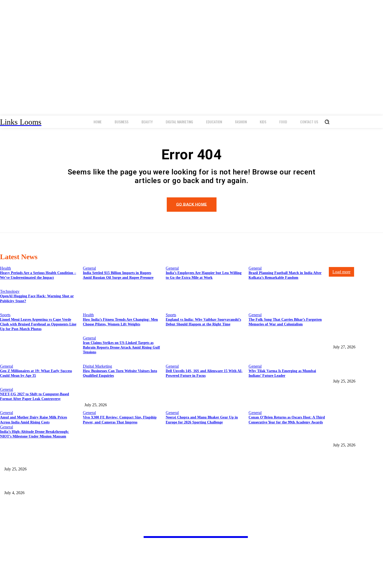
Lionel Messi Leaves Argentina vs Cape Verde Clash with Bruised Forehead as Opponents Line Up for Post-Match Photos (93, 484)
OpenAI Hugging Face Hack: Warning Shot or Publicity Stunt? (50, 460)
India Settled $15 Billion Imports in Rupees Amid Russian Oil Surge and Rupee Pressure (357, 367)
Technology (10, 291)
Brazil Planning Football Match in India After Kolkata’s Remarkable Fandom (356, 431)
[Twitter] (157, 561)
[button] (327, 122)
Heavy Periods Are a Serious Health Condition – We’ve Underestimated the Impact (354, 333)
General (89, 268)
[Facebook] (131, 561)
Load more (341, 272)
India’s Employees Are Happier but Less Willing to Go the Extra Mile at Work (142, 396)
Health (5, 268)
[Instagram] (144, 561)
